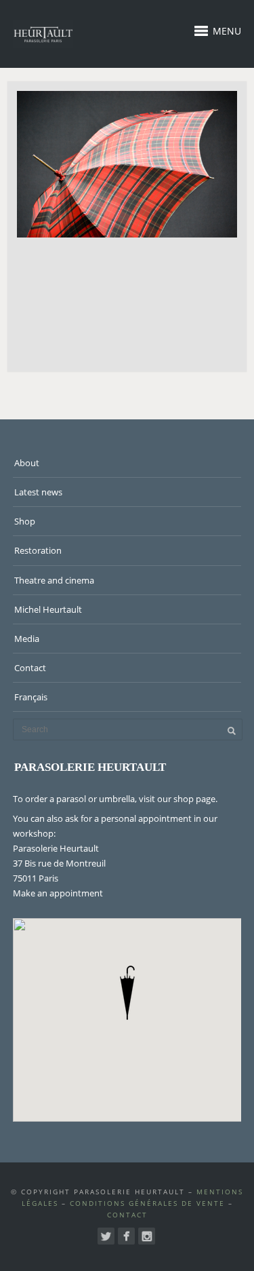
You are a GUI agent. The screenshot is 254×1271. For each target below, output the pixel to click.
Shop (24, 521)
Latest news (38, 492)
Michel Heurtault (48, 609)
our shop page (186, 799)
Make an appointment (58, 893)
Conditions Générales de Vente (147, 1203)
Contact (30, 668)
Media (26, 638)
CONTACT (127, 1214)
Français (30, 697)
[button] (127, 992)
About (26, 463)
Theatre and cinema (54, 580)
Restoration (38, 550)
